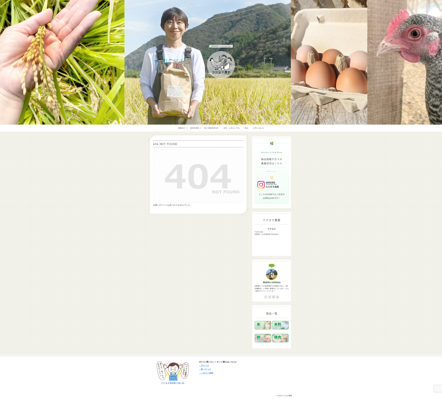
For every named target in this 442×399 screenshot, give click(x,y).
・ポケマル (204, 365)
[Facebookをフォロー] (269, 296)
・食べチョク (205, 369)
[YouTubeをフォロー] (277, 296)
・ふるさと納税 (206, 373)
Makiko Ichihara (271, 282)
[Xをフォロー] (265, 296)
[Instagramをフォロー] (273, 296)
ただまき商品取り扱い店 (172, 383)
